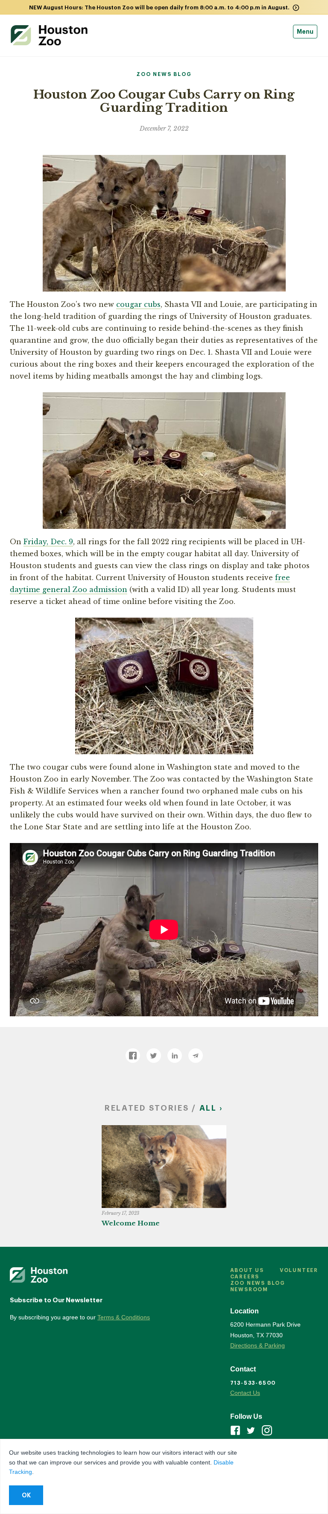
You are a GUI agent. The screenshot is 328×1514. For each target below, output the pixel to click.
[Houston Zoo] (49, 35)
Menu (305, 32)
